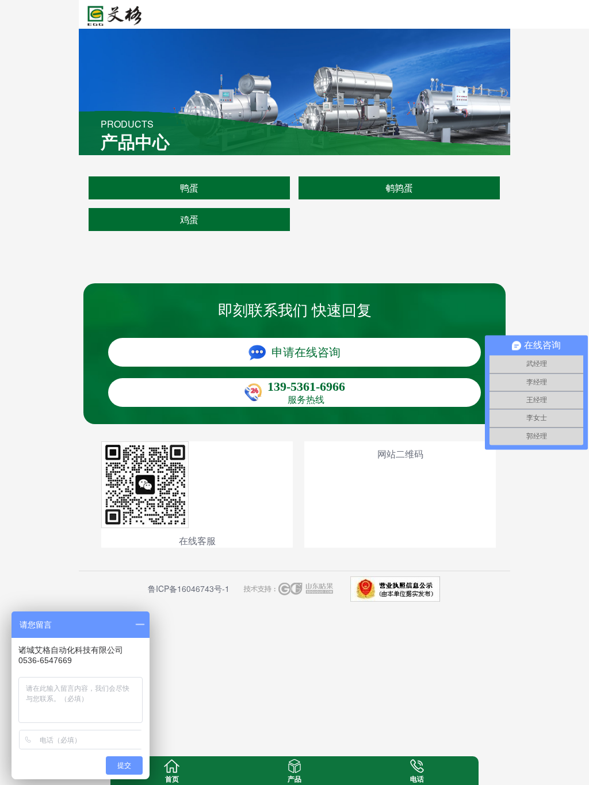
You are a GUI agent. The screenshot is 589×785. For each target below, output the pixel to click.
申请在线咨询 (306, 352)
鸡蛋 (189, 219)
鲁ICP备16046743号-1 (189, 588)
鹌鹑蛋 (399, 187)
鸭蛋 (189, 187)
